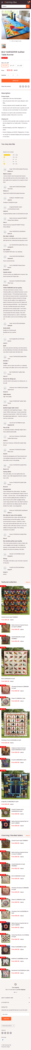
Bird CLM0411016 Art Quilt (8, 678)
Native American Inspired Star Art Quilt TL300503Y (20, 822)
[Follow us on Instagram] (8, 1033)
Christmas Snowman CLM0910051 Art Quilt (20, 687)
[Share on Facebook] (20, 86)
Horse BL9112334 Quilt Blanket (16, 256)
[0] (28, 2)
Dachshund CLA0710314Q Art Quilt (20, 970)
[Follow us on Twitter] (5, 1033)
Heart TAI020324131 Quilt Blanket (17, 231)
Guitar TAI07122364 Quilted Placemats (18, 169)
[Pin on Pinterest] (23, 86)
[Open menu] (2, 2)
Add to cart (15, 80)
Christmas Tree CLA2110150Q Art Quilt (11, 740)
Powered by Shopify (5, 1046)
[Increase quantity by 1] (17, 75)
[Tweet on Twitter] (26, 86)
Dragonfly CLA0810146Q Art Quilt (9, 801)
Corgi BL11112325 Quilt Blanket (16, 567)
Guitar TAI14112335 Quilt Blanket (17, 323)
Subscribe (6, 1018)
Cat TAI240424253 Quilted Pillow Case (18, 244)
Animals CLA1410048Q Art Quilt (17, 553)
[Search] (28, 6)
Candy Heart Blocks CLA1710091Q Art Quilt (20, 935)
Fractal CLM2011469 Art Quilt (19, 759)
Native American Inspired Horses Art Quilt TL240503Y (20, 625)
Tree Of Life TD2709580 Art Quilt (17, 422)
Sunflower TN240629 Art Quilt (16, 197)
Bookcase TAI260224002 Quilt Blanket (18, 510)
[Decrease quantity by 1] (8, 75)
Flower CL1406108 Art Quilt (18, 698)
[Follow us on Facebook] (2, 1033)
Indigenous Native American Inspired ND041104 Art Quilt (19, 748)
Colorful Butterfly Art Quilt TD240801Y (18, 637)
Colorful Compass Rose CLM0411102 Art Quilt (18, 810)
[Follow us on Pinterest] (11, 1033)
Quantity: (3, 75)
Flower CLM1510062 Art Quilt (19, 946)
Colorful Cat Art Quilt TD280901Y (9, 617)
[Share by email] (29, 86)
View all (28, 582)
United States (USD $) (6, 1025)
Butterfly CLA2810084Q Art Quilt (20, 958)
